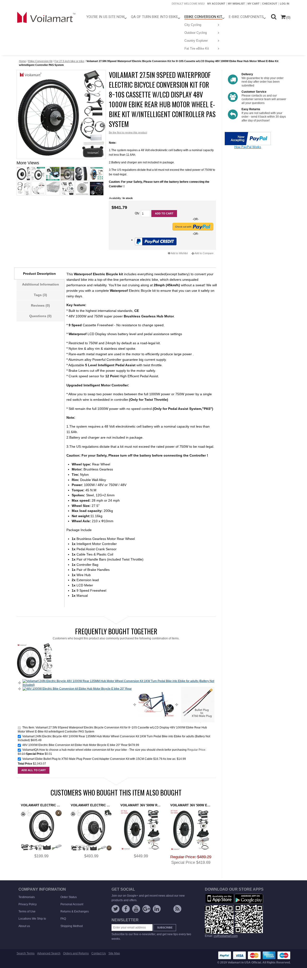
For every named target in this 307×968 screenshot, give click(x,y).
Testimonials (26, 897)
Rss (177, 909)
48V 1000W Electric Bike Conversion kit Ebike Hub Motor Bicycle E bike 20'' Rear (75, 745)
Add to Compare (204, 253)
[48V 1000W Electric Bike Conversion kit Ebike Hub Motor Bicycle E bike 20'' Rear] (77, 688)
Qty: (137, 213)
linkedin (157, 909)
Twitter (115, 909)
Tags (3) (40, 295)
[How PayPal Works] (248, 134)
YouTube (136, 909)
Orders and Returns (76, 953)
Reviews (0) (40, 305)
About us (24, 926)
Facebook (126, 909)
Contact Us (98, 953)
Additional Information (40, 284)
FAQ (63, 918)
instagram (167, 910)
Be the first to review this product (128, 132)
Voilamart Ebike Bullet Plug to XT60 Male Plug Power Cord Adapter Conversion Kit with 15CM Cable (87, 759)
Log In (284, 3)
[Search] (274, 16)
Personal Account (71, 904)
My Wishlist (236, 3)
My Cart (254, 3)
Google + (146, 909)
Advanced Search (48, 953)
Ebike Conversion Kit (40, 61)
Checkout (269, 3)
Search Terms (26, 953)
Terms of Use (26, 911)
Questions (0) (40, 316)
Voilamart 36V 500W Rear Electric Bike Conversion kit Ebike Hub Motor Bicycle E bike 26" (140, 805)
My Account (216, 3)
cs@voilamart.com (226, 936)
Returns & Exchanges (74, 911)
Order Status (68, 897)
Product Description (39, 273)
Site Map (114, 953)
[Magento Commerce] (47, 17)
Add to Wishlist (179, 253)
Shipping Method (71, 926)
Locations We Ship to (32, 918)
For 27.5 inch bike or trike (69, 61)
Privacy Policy (27, 904)
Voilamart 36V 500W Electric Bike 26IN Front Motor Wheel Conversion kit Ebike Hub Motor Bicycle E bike (190, 805)
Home (22, 61)
